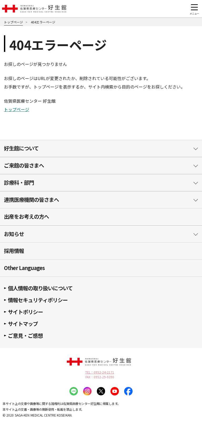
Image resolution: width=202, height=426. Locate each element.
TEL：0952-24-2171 (99, 372)
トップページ (16, 109)
